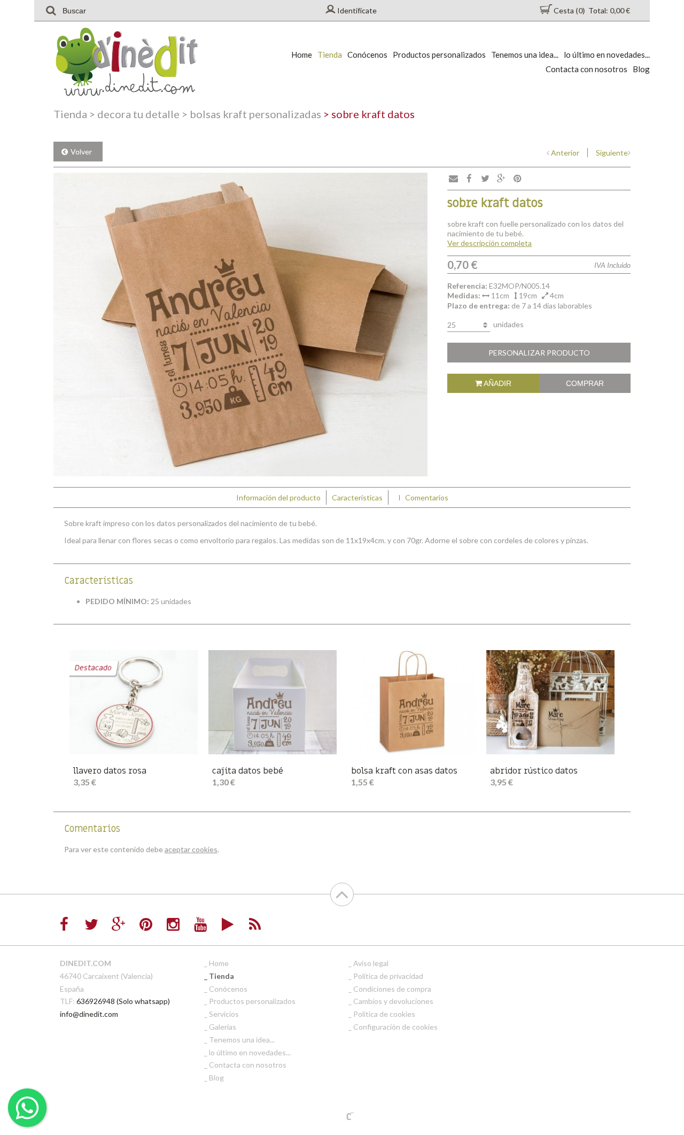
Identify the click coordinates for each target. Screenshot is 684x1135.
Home (301, 54)
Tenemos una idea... (524, 54)
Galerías (222, 1026)
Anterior (565, 152)
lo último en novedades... (607, 54)
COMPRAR (585, 383)
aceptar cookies (191, 849)
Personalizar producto (539, 352)
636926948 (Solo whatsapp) (123, 1001)
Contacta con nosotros (586, 69)
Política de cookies (384, 1013)
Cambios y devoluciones (393, 1001)
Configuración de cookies (395, 1026)
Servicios (224, 1013)
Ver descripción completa (489, 243)
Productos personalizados (439, 54)
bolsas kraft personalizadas (251, 113)
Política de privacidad (388, 975)
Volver (81, 151)
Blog (641, 69)
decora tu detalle (134, 113)
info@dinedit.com (89, 1013)
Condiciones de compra (392, 988)
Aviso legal (370, 963)
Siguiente (612, 152)
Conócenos (367, 54)
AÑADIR (496, 383)
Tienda (329, 54)
